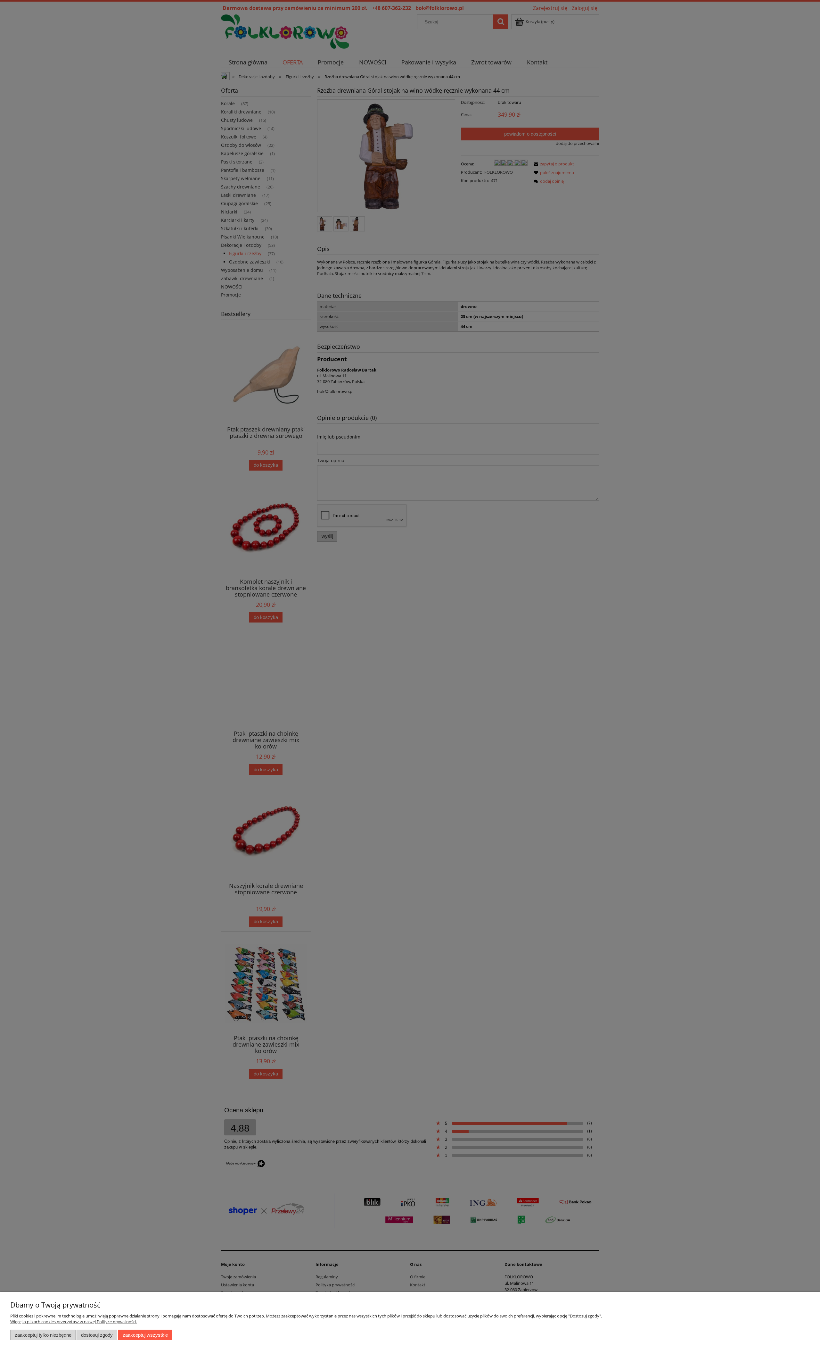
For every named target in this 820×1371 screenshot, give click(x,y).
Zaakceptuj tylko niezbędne (43, 1335)
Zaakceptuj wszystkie (145, 1335)
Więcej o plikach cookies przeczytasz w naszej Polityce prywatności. (73, 1322)
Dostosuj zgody (97, 1335)
